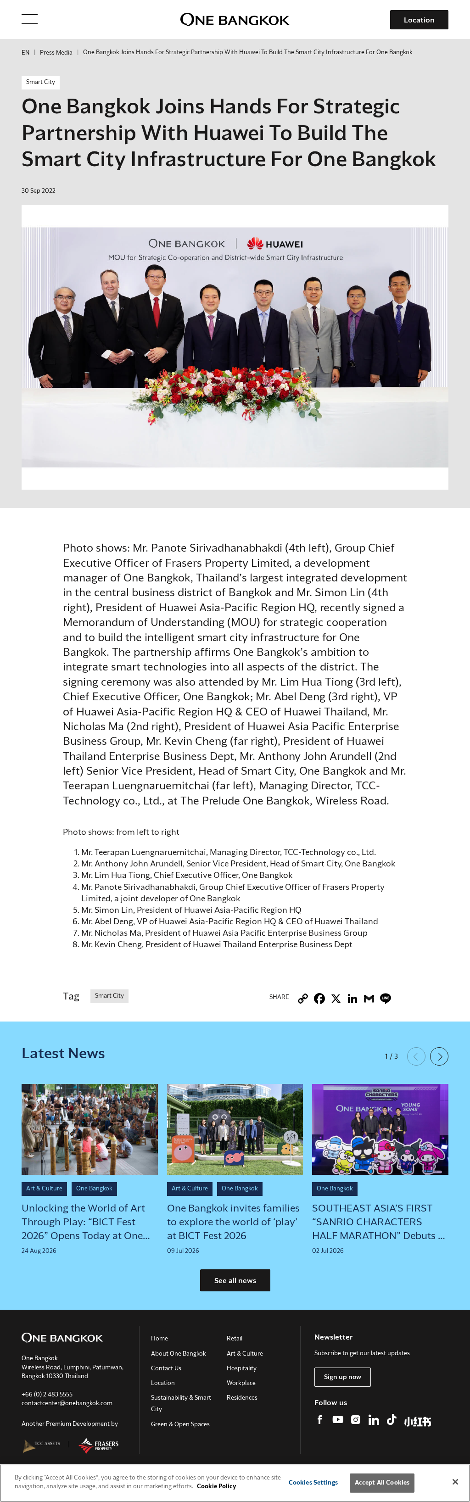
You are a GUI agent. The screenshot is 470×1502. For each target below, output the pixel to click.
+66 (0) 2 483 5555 (47, 1395)
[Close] (455, 1482)
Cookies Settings (313, 1483)
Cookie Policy (216, 1487)
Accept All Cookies (382, 1483)
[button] (439, 1056)
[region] (235, 1483)
